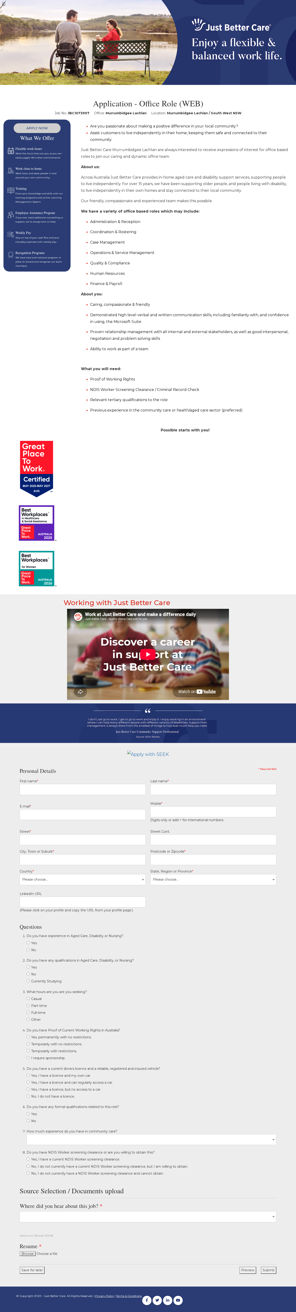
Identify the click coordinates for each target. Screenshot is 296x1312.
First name (29, 781)
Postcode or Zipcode (167, 851)
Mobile (156, 803)
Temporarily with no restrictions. (56, 1044)
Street (25, 831)
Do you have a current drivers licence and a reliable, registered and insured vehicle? (93, 1069)
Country (27, 871)
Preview (247, 1270)
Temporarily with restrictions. (54, 1051)
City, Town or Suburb (37, 851)
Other (36, 1020)
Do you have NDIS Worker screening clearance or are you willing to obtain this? (91, 1152)
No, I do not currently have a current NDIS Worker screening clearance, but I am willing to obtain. (109, 1166)
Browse (28, 1254)
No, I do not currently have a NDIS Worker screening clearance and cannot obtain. (97, 1173)
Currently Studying (46, 981)
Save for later (32, 1270)
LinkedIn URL (31, 893)
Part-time (39, 1006)
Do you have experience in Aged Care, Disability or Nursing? (75, 936)
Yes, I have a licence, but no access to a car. (66, 1089)
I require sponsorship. (48, 1058)
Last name (159, 781)
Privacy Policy (104, 1296)
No (33, 950)
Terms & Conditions (129, 1296)
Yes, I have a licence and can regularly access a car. (72, 1082)
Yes (34, 943)
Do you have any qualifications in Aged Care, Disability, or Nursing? (80, 960)
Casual (36, 999)
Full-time (38, 1013)
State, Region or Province (171, 871)
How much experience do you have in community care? (72, 1131)
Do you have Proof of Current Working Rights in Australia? (73, 1030)
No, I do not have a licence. (53, 1096)
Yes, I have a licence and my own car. (61, 1076)
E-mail (25, 806)
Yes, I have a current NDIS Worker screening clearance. (75, 1159)
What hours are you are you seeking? (57, 992)
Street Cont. (160, 831)
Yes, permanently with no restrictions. (61, 1037)
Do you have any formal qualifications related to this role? (73, 1107)
